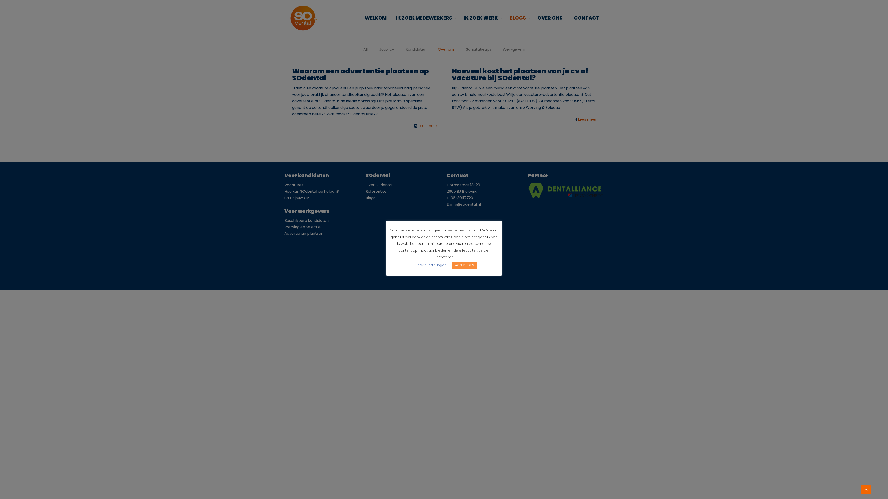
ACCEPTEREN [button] (464, 265)
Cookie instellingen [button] (431, 264)
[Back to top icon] (866, 489)
